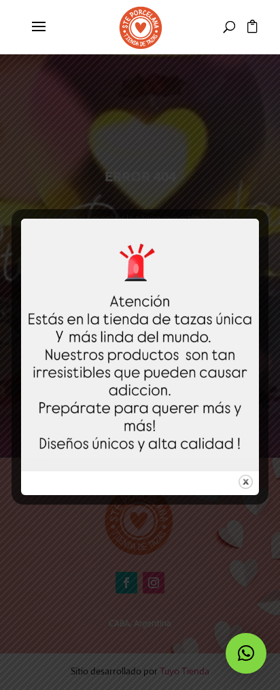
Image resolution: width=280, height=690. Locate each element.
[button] (246, 653)
